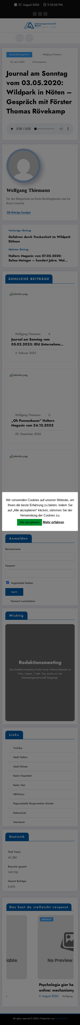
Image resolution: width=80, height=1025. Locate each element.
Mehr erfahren (53, 522)
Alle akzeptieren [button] (29, 522)
